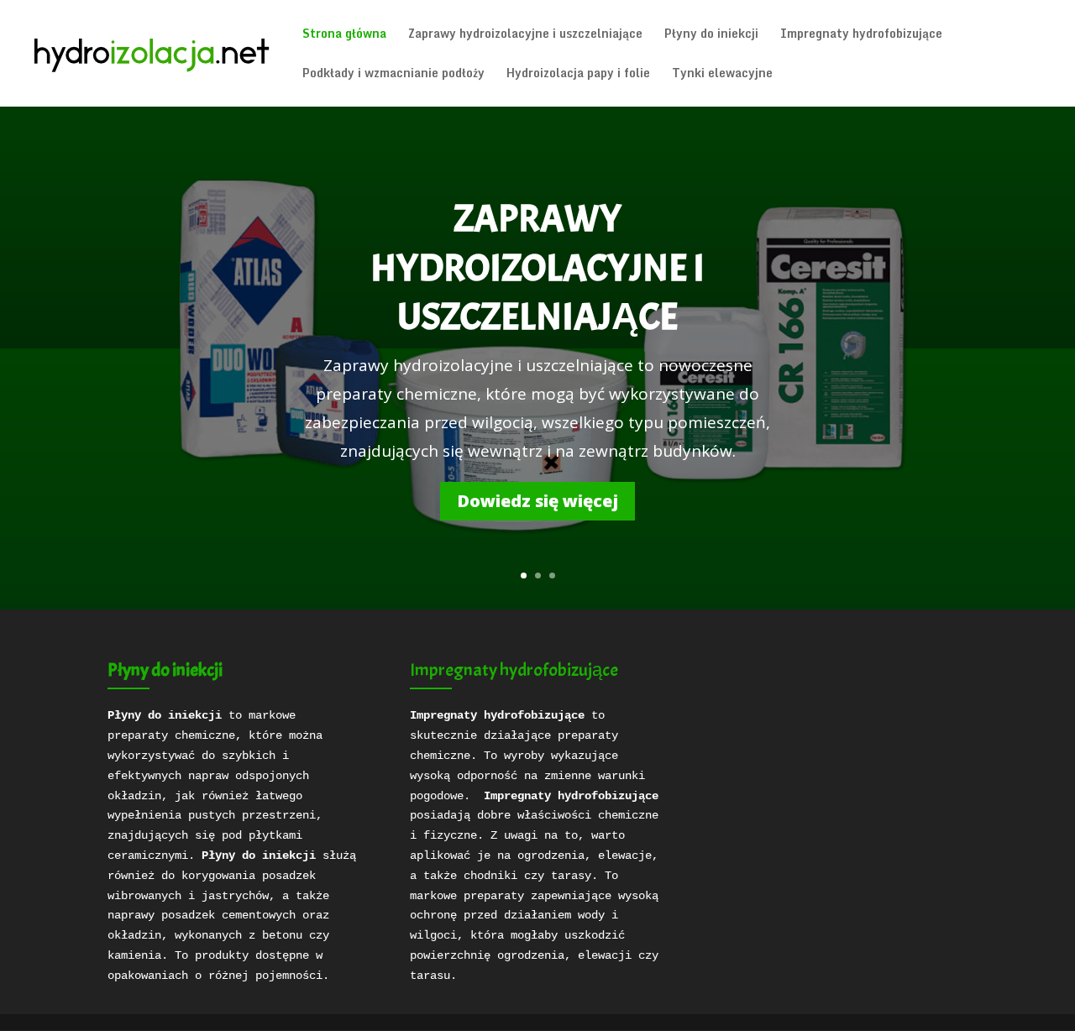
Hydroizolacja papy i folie (578, 74)
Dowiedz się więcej (537, 500)
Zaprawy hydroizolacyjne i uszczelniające (525, 35)
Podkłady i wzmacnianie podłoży (393, 74)
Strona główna (344, 35)
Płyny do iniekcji (711, 35)
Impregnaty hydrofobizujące (861, 35)
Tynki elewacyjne (722, 74)
